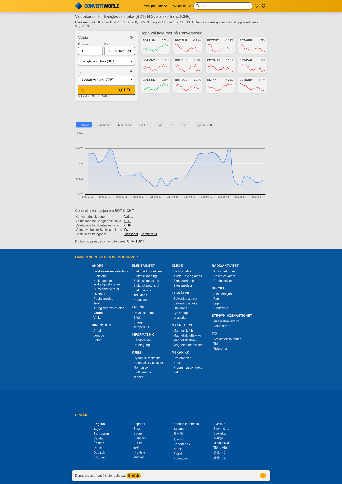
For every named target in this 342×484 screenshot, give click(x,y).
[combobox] (223, 6)
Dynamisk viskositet (147, 358)
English (133, 475)
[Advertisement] (171, 113)
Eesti (137, 428)
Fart (216, 298)
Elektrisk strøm (143, 290)
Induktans (140, 295)
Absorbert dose (224, 271)
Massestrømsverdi (226, 321)
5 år (171, 124)
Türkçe (218, 438)
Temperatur (149, 234)
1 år (159, 124)
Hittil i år (144, 124)
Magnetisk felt (183, 330)
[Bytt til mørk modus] (256, 6)
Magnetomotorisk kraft (188, 345)
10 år (185, 124)
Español (139, 424)
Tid (215, 343)
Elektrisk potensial (146, 285)
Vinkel (97, 317)
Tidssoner (131, 234)
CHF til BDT (135, 241)
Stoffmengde (142, 372)
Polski (177, 453)
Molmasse (140, 367)
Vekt (176, 372)
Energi (138, 322)
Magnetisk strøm (185, 340)
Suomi (137, 433)
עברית (137, 443)
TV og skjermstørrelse (108, 308)
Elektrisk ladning (145, 276)
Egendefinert (204, 124)
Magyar (138, 457)
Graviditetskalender (227, 339)
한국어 (178, 439)
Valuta (128, 216)
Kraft (176, 362)
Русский (219, 424)
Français (139, 438)
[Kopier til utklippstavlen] (82, 90)
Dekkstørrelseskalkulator (110, 271)
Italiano (178, 428)
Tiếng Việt (220, 447)
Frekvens (99, 276)
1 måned (83, 124)
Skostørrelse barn (185, 280)
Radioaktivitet (223, 280)
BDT (127, 221)
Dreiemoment (182, 358)
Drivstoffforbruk (144, 313)
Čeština (98, 443)
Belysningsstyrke (185, 303)
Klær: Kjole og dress (187, 276)
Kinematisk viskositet (148, 362)
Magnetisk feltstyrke (187, 335)
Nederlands (181, 444)
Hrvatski (139, 452)
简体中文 (219, 452)
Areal (97, 330)
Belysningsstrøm (185, 298)
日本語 (178, 433)
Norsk (177, 449)
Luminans (180, 308)
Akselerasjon (222, 294)
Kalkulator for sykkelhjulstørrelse (106, 282)
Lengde (98, 335)
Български (101, 433)
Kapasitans (141, 299)
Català (98, 438)
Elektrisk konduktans (147, 271)
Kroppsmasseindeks (187, 367)
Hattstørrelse (182, 271)
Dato (107, 44)
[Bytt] (131, 70)
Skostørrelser (182, 285)
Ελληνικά (99, 457)
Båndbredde (142, 340)
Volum (97, 340)
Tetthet (138, 377)
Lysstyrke (179, 317)
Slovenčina (221, 428)
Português (180, 458)
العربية (97, 429)
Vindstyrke (220, 308)
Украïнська (221, 443)
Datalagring (141, 345)
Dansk (98, 448)
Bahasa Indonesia (186, 424)
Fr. (126, 229)
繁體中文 (219, 458)
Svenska (219, 433)
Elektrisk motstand (146, 280)
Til (79, 72)
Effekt (137, 317)
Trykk (97, 303)
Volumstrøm (221, 326)
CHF (127, 225)
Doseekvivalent (224, 276)
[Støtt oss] (263, 6)
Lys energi (180, 313)
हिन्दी (136, 447)
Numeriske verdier (106, 289)
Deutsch (99, 452)
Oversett (99, 294)
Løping (218, 303)
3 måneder (104, 124)
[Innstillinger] (131, 37)
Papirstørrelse (103, 298)
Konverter (84, 44)
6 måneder (125, 124)
